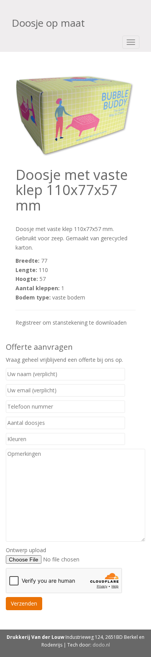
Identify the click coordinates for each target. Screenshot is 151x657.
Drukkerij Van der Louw (35, 637)
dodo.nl (101, 645)
